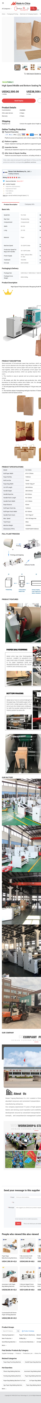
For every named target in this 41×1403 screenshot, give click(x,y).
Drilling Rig (22, 1338)
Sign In (5, 195)
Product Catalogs (28, 1331)
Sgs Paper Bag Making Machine (12, 1385)
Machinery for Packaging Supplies (29, 14)
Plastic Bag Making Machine (11, 1371)
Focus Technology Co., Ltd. (24, 1395)
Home (3, 14)
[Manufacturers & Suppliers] (20, 3)
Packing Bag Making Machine (12, 1376)
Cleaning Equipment (8, 1335)
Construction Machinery (26, 1342)
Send (18, 1223)
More (3, 1389)
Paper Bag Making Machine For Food (14, 1380)
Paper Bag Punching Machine (12, 1362)
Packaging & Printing (12, 14)
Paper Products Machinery (27, 1335)
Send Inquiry (18, 101)
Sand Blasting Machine (8, 1342)
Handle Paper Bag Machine (33, 1362)
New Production (6, 1338)
